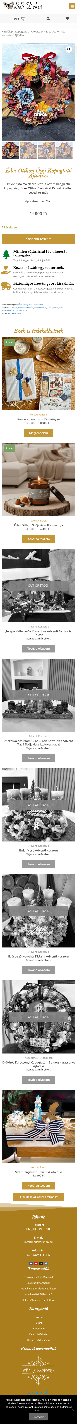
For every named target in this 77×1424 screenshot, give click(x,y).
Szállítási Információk (38, 1283)
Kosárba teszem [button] (38, 539)
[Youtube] (36, 1263)
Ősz (20, 304)
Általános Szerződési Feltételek (38, 1288)
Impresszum (38, 1328)
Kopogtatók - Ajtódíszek (29, 31)
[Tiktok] (46, 1263)
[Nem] (72, 1410)
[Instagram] (41, 1263)
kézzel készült (40, 308)
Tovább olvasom (38, 648)
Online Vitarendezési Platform (38, 1300)
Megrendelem (38, 433)
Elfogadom (38, 1416)
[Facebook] (31, 1263)
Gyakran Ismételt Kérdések (39, 1277)
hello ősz (13, 308)
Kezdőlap (7, 31)
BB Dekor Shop (14, 313)
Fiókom (38, 1317)
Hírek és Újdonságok (38, 1340)
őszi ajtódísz (52, 308)
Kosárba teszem (39, 238)
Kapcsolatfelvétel (38, 1334)
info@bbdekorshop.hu (38, 1242)
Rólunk (38, 1323)
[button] (72, 6)
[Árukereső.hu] (38, 1394)
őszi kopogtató (21, 310)
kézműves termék (25, 308)
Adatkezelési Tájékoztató (38, 1294)
